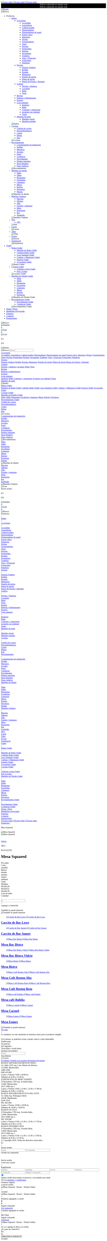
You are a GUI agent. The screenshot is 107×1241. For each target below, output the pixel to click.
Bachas (20, 96)
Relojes (20, 187)
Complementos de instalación (29, 145)
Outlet (8, 246)
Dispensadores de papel (31, 32)
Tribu (13, 231)
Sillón (19, 175)
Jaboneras (26, 37)
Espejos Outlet (23, 260)
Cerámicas (21, 156)
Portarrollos (26, 49)
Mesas (19, 185)
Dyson (14, 236)
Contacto (10, 316)
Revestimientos (17, 142)
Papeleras (26, 63)
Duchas (20, 65)
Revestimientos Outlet (20, 299)
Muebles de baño (24, 117)
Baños (14, 18)
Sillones (20, 201)
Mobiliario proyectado (10, 811)
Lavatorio (26, 88)
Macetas (20, 199)
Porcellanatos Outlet (25, 302)
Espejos (20, 100)
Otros (24, 44)
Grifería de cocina (24, 128)
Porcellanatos (22, 159)
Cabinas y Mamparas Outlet (28, 257)
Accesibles (26, 23)
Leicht (14, 227)
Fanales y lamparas (24, 206)
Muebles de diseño (19, 171)
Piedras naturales (24, 161)
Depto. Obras (11, 309)
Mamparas (26, 74)
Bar (18, 213)
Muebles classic (28, 119)
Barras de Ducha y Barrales (33, 81)
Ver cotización (7, 1208)
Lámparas (21, 182)
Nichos (25, 39)
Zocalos (20, 152)
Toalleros (25, 56)
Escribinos (5, 1060)
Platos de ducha (28, 79)
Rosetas (25, 72)
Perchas (25, 46)
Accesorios (21, 21)
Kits (18, 138)
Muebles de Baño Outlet (27, 250)
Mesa (19, 208)
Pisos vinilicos (22, 166)
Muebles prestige (29, 121)
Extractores (26, 60)
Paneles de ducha (29, 77)
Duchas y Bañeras (29, 86)
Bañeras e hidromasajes (26, 98)
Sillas (19, 173)
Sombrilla (21, 215)
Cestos (19, 133)
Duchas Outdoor (29, 67)
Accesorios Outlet (24, 262)
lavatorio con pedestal (31, 112)
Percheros (21, 189)
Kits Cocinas (22, 271)
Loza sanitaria (22, 103)
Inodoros (25, 105)
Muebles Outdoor (18, 196)
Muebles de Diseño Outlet (22, 276)
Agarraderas (27, 25)
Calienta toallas (28, 28)
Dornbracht (16, 241)
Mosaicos (21, 149)
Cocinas (14, 126)
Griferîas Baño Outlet (25, 253)
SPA (13, 220)
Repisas (25, 51)
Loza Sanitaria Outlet (25, 255)
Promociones (11, 318)
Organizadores (28, 42)
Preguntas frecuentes (36, 1060)
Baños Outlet (16, 248)
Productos (5, 823)
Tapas (24, 114)
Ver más (4, 1030)
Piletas (19, 135)
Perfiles (20, 147)
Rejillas (25, 70)
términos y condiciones (16, 1180)
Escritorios (21, 180)
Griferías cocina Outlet (26, 269)
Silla (18, 203)
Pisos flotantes (22, 163)
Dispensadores (28, 30)
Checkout (5, 1220)
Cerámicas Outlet (24, 304)
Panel (19, 154)
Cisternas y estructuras (31, 110)
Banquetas (21, 178)
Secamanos (26, 53)
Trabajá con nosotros (19, 1060)
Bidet (24, 91)
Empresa (9, 313)
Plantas (20, 192)
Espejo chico (27, 35)
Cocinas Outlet (17, 267)
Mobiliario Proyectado (15, 311)
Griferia (20, 84)
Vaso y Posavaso (29, 58)
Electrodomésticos (24, 131)
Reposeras (21, 210)
